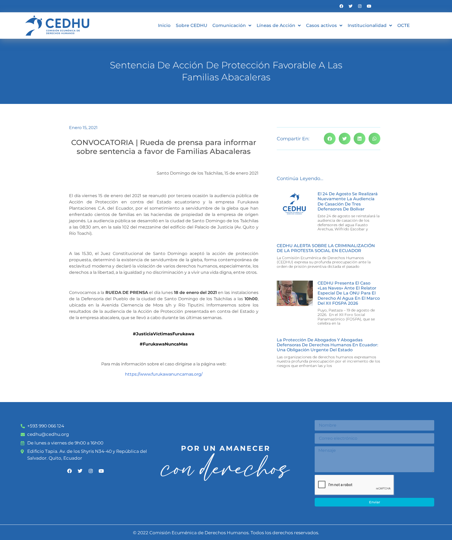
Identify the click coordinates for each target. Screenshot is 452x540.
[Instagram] (359, 6)
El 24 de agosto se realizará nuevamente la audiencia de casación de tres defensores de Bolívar (348, 201)
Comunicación (229, 25)
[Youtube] (368, 6)
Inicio (164, 25)
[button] (330, 138)
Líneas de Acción (276, 25)
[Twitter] (350, 6)
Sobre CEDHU (191, 25)
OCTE (403, 25)
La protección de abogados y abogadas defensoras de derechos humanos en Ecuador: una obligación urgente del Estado (327, 344)
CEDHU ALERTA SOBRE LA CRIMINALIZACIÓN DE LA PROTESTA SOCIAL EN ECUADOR (326, 248)
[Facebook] (341, 6)
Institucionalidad (367, 25)
